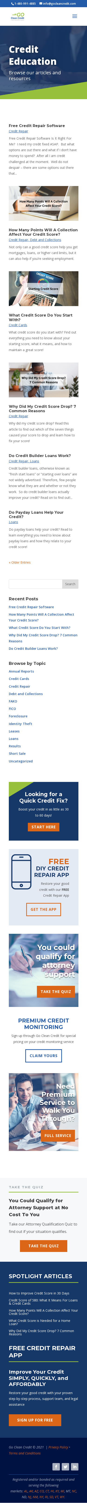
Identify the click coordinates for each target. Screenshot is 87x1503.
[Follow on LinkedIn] (74, 1466)
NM (35, 1497)
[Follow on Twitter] (65, 1466)
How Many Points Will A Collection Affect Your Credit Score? (43, 232)
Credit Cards (18, 325)
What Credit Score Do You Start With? (39, 627)
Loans (34, 461)
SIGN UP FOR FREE (35, 1420)
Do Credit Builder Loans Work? (40, 456)
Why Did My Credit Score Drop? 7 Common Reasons (42, 408)
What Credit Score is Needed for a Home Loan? (39, 1322)
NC (74, 1491)
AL (26, 1491)
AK (31, 1491)
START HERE (44, 827)
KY (57, 1491)
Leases (14, 731)
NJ (29, 1497)
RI (46, 1497)
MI (62, 1491)
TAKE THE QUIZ (56, 991)
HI (52, 1491)
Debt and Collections (45, 240)
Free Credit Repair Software (37, 126)
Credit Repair (18, 131)
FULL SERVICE (58, 1135)
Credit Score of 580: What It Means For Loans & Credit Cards (43, 1302)
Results (15, 746)
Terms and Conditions (25, 1453)
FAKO (13, 701)
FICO (12, 708)
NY (41, 1497)
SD (51, 1497)
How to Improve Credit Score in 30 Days (39, 1293)
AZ (36, 1491)
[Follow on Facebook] (56, 1466)
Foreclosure (18, 716)
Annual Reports (21, 671)
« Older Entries (20, 562)
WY (62, 1497)
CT (47, 1491)
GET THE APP (44, 909)
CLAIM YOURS (44, 1055)
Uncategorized (21, 761)
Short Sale (17, 753)
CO (42, 1491)
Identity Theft (20, 724)
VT (56, 1497)
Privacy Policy (58, 1447)
